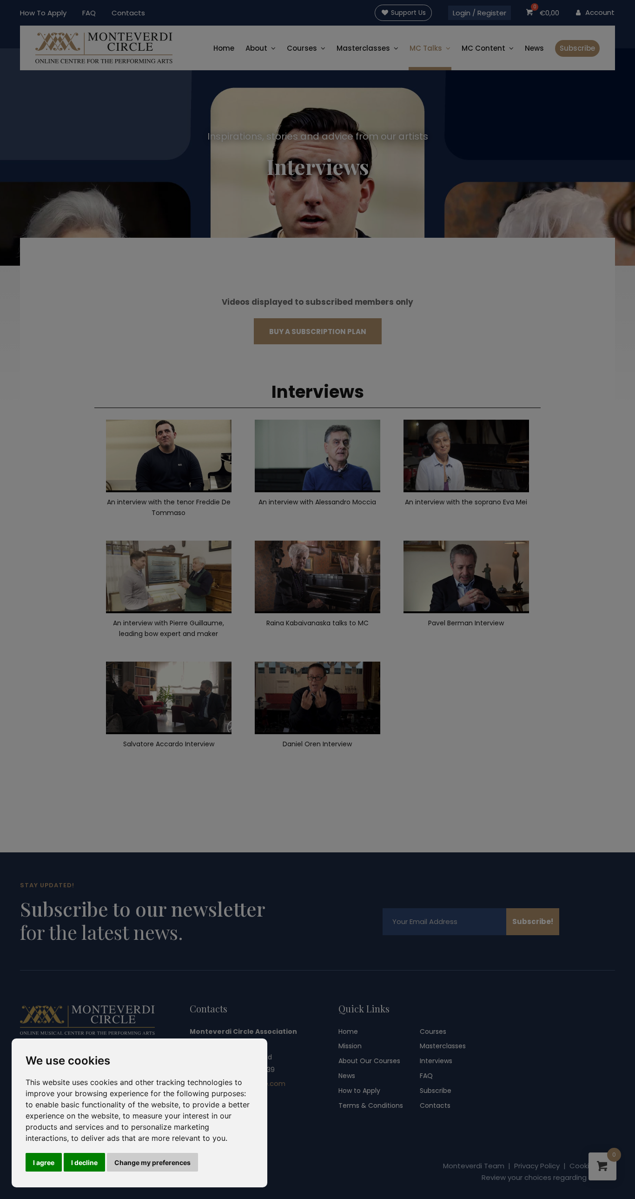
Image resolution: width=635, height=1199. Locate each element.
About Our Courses (369, 1060)
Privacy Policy (537, 1166)
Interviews (436, 1060)
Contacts (128, 13)
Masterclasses (443, 1046)
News (534, 48)
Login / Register (479, 13)
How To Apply (43, 13)
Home (223, 48)
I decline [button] (84, 1162)
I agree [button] (43, 1162)
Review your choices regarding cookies (548, 1177)
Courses (302, 48)
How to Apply (359, 1090)
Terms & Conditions (370, 1105)
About (256, 48)
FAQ (89, 13)
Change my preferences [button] (152, 1162)
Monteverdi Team (473, 1166)
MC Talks (426, 48)
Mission (350, 1046)
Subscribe (577, 48)
